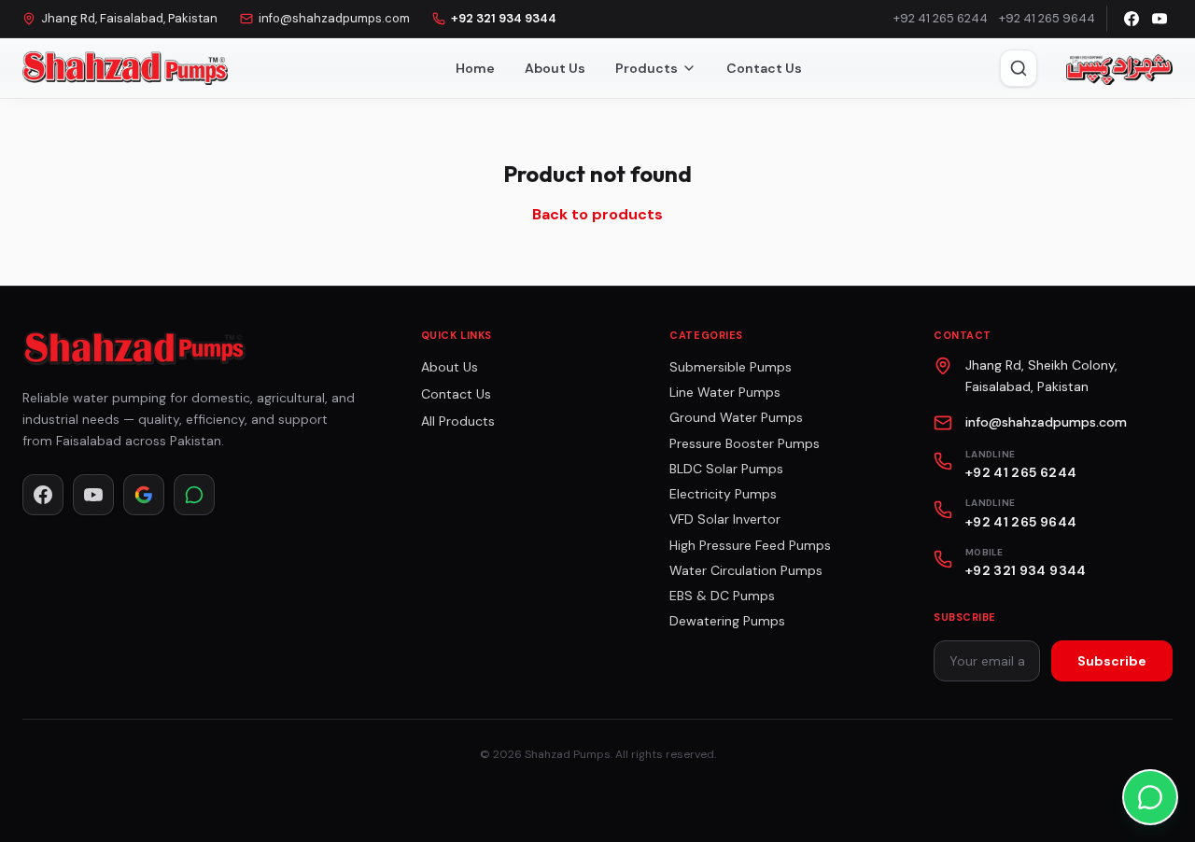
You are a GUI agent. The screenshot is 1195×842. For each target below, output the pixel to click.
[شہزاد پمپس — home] (1118, 68)
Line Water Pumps (724, 392)
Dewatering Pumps (727, 620)
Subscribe (1111, 661)
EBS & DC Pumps (722, 595)
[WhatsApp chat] (1150, 797)
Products (646, 68)
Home (475, 68)
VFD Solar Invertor (724, 519)
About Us (555, 68)
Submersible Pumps (730, 366)
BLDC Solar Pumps (726, 468)
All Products (458, 421)
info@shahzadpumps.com (334, 18)
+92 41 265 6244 (940, 18)
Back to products (597, 214)
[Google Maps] (143, 494)
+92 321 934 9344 (503, 18)
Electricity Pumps (723, 493)
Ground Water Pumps (736, 417)
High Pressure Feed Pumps (750, 545)
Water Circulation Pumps (745, 570)
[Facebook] (1131, 19)
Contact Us (764, 68)
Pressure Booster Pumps (744, 443)
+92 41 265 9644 (1047, 18)
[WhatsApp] (194, 494)
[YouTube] (1159, 19)
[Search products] (1018, 68)
